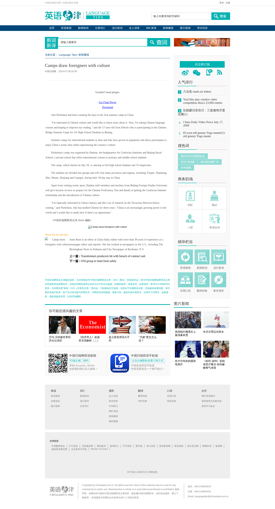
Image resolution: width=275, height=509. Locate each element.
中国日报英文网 (53, 2)
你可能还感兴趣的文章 (65, 311)
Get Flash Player (107, 102)
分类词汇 (100, 28)
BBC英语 (151, 28)
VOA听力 (113, 406)
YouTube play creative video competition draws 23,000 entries (202, 101)
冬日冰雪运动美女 (213, 331)
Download (107, 107)
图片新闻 (185, 28)
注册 (228, 2)
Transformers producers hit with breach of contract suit (113, 256)
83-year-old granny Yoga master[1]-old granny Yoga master (204, 134)
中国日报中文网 (70, 2)
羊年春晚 (186, 167)
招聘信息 (152, 472)
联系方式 (142, 472)
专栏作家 (142, 401)
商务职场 (185, 179)
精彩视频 (113, 421)
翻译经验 (202, 290)
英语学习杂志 (208, 406)
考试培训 (202, 28)
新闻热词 (83, 28)
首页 (51, 28)
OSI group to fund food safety (98, 261)
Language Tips (67, 54)
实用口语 (185, 290)
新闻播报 (168, 28)
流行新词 (117, 28)
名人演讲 (134, 28)
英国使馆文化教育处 (211, 401)
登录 (221, 2)
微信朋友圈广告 (210, 161)
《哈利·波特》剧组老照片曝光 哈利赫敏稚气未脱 (214, 364)
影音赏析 (218, 290)
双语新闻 (66, 28)
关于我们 (131, 472)
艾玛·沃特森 (188, 161)
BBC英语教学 (208, 396)
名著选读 (55, 401)
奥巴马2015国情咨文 (193, 156)
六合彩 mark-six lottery (197, 91)
